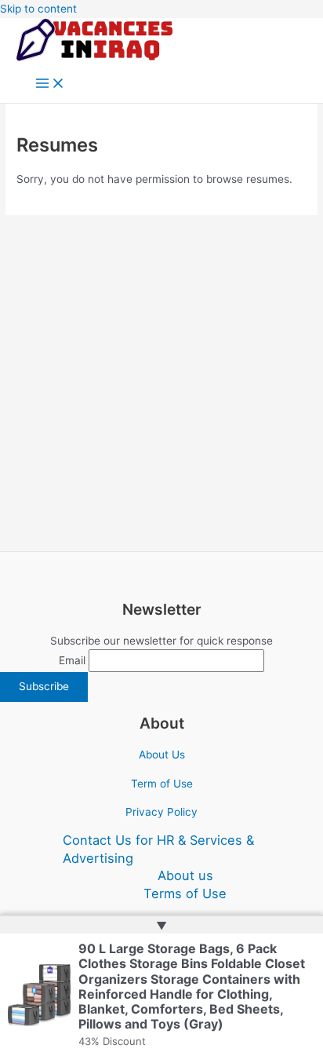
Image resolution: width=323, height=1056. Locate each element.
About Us (162, 754)
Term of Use (162, 783)
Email (72, 660)
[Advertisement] (161, 383)
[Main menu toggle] (50, 84)
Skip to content (38, 8)
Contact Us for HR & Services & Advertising (158, 849)
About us (185, 875)
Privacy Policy (161, 812)
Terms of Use (185, 893)
